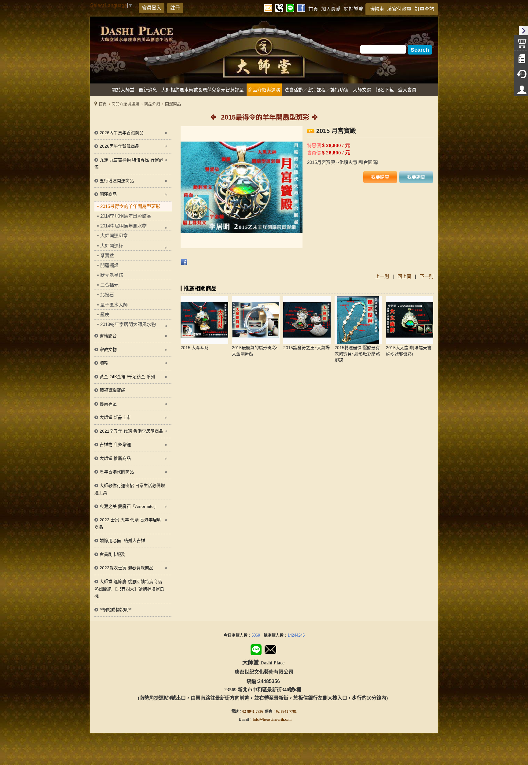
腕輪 (104, 362)
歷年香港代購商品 (117, 471)
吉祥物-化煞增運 (115, 444)
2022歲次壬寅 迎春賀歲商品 (126, 567)
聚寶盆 (107, 255)
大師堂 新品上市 (115, 417)
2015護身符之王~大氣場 (306, 347)
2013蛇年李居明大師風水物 (128, 324)
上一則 (382, 276)
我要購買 (380, 176)
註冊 (175, 7)
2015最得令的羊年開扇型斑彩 (130, 206)
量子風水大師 (114, 304)
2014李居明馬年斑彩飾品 (125, 216)
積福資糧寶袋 (112, 390)
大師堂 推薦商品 (115, 458)
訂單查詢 (424, 9)
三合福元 (109, 284)
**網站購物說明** (115, 609)
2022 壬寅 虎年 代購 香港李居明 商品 (127, 523)
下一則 (427, 276)
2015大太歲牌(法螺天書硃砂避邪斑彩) (408, 350)
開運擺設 (109, 265)
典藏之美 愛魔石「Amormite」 (129, 506)
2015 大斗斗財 (195, 347)
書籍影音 (108, 335)
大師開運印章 (114, 235)
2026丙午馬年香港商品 (122, 132)
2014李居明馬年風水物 (123, 225)
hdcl (256, 719)
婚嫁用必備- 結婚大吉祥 (122, 540)
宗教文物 (108, 349)
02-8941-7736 (252, 711)
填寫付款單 (399, 9)
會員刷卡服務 (112, 554)
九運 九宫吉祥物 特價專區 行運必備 (128, 163)
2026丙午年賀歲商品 (119, 146)
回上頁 (404, 276)
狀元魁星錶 (111, 275)
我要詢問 (416, 176)
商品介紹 (152, 104)
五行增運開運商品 (117, 180)
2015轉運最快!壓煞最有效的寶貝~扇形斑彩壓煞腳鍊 (357, 353)
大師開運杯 (111, 245)
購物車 (376, 9)
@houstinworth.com (275, 719)
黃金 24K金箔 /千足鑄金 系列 (127, 376)
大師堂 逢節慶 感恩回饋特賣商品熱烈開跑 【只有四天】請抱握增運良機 (129, 588)
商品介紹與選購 (125, 104)
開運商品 (173, 104)
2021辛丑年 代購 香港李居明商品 (131, 431)
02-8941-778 (285, 711)
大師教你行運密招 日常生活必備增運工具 (129, 489)
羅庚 (104, 314)
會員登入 (151, 7)
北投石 (107, 294)
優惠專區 (108, 403)
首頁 (103, 104)
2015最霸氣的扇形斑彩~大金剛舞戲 (255, 350)
